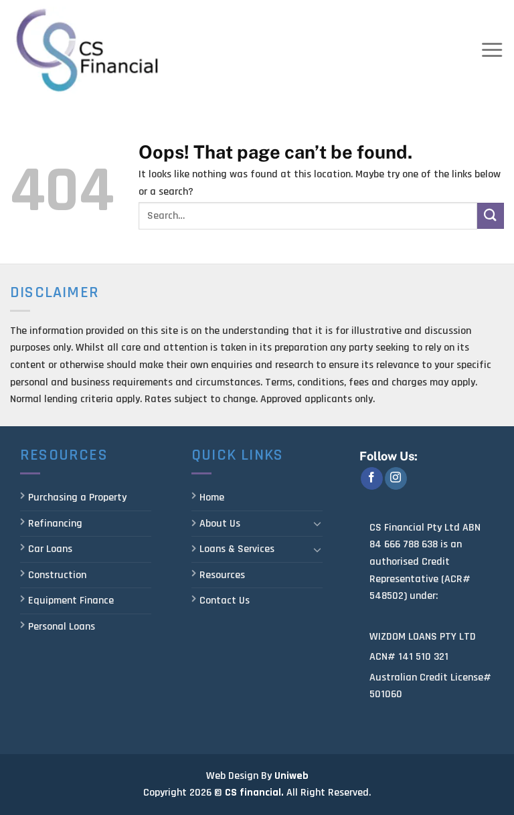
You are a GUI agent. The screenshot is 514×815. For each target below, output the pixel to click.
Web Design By (239, 776)
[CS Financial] (87, 50)
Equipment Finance (71, 601)
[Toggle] (317, 523)
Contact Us (224, 601)
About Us (219, 524)
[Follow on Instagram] (396, 478)
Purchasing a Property (77, 497)
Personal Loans (61, 627)
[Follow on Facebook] (372, 478)
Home (211, 497)
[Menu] (492, 50)
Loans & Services (236, 549)
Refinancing (55, 524)
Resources (222, 575)
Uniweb (291, 776)
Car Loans (50, 549)
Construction (57, 575)
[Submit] (490, 216)
